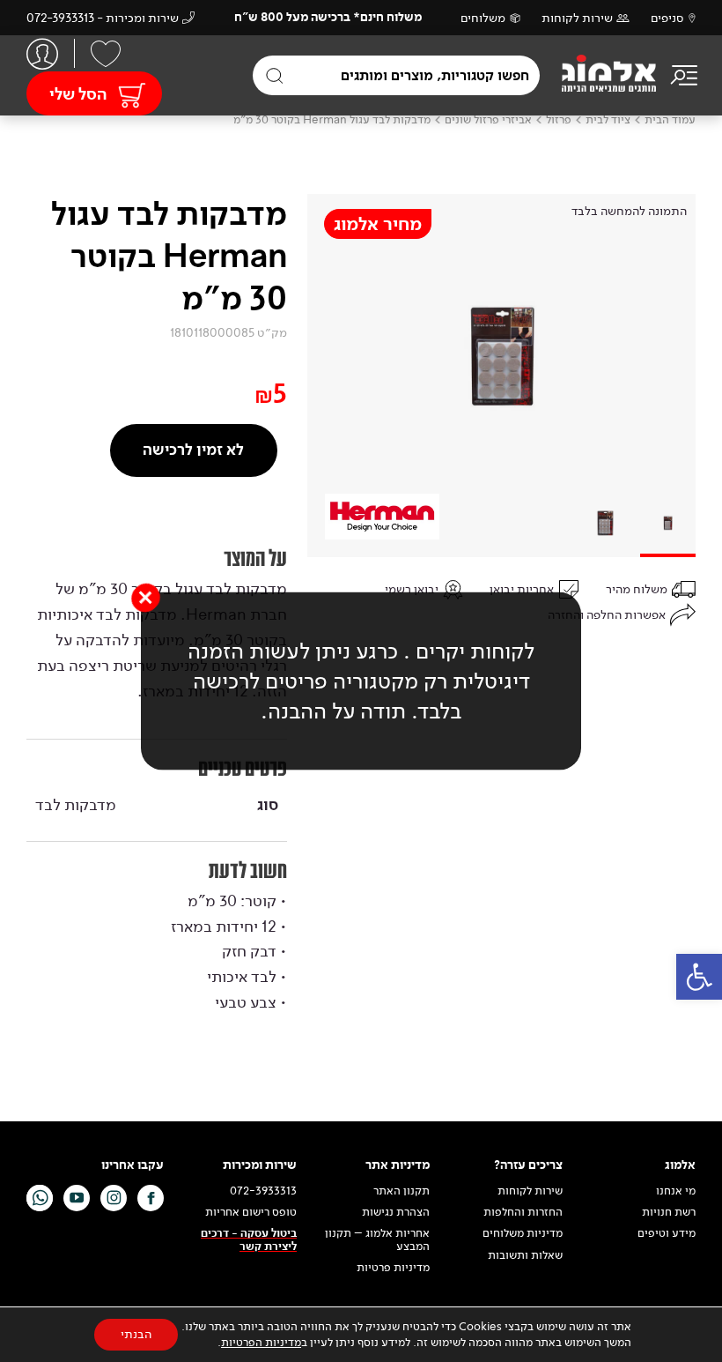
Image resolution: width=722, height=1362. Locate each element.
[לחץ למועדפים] (106, 54)
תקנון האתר (400, 1191)
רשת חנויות (669, 1212)
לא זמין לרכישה (193, 450)
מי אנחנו (676, 1191)
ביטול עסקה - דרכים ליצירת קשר (249, 1240)
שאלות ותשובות (525, 1255)
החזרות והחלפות (523, 1212)
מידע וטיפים (666, 1233)
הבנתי (136, 1334)
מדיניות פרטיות (393, 1268)
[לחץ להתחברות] (42, 53)
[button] (699, 977)
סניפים (667, 18)
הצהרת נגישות (396, 1212)
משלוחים (482, 18)
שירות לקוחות (577, 18)
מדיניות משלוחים (523, 1233)
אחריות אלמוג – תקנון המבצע (377, 1240)
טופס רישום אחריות (251, 1212)
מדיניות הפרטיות (261, 1342)
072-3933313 (263, 1191)
